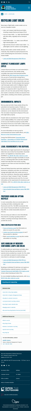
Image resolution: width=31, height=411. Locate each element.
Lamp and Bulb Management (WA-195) (14, 58)
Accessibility (13, 406)
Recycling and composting (9, 282)
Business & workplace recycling (10, 326)
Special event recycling (8, 329)
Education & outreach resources (10, 298)
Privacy (22, 406)
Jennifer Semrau (6, 340)
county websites (12, 236)
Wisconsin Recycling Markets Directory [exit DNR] (14, 310)
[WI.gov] (15, 401)
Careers (18, 378)
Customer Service (5, 374)
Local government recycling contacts (11, 301)
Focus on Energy (9, 228)
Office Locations (4, 378)
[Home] (8, 8)
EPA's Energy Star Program (19, 75)
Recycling (11, 14)
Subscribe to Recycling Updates (10, 292)
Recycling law (6, 332)
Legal (18, 406)
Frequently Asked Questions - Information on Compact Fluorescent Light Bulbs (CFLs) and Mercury (14, 139)
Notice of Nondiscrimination (7, 382)
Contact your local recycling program (13, 232)
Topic (6, 14)
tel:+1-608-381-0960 (7, 344)
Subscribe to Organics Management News (12, 295)
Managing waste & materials (9, 307)
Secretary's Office (5, 370)
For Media (18, 374)
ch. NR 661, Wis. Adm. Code (18, 155)
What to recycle (6, 320)
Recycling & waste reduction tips (10, 304)
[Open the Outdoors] (9, 389)
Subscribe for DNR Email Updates (11, 394)
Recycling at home (7, 323)
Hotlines (18, 370)
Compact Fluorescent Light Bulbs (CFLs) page (15, 271)
